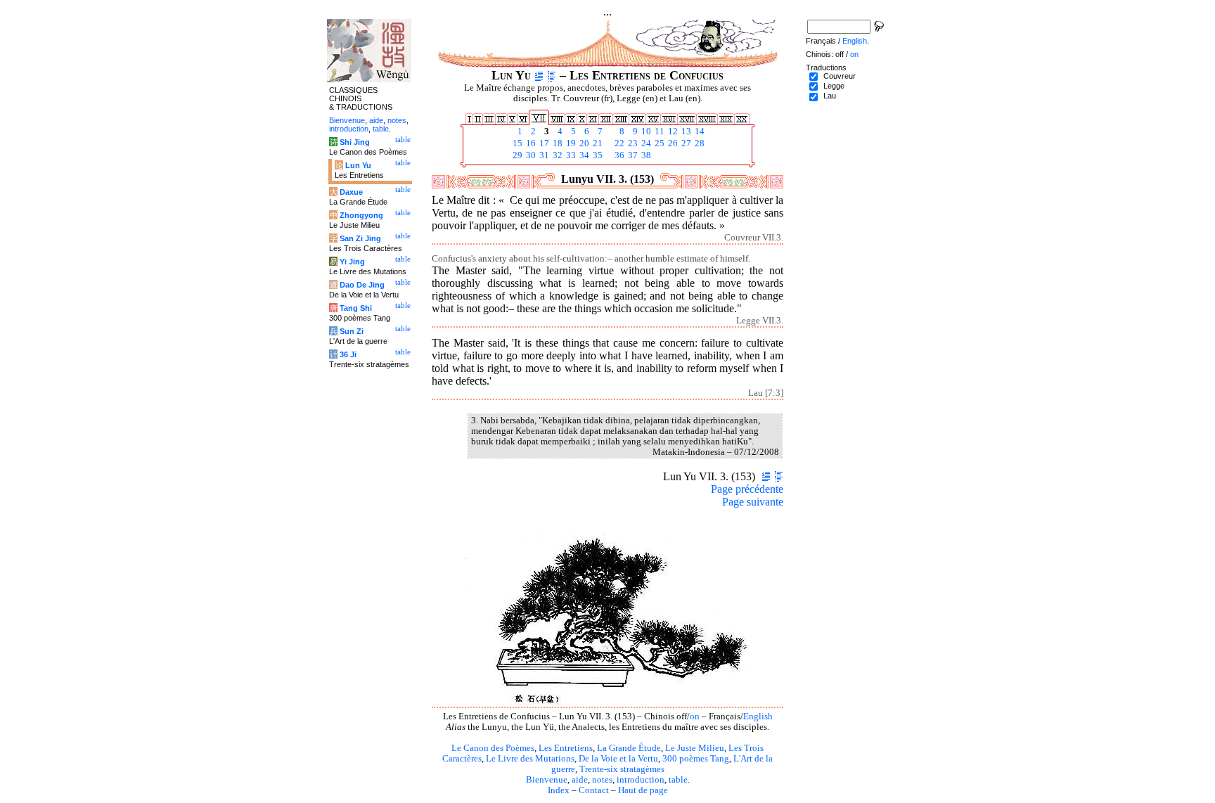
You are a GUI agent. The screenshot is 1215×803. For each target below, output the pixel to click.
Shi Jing (355, 142)
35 (597, 155)
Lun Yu (358, 165)
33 (570, 155)
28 (699, 143)
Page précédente (747, 489)
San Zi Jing (360, 238)
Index (559, 790)
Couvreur (839, 76)
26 (672, 143)
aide (580, 780)
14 (699, 131)
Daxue (351, 192)
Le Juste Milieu (694, 748)
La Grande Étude (629, 748)
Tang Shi (356, 308)
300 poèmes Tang (695, 759)
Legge (833, 86)
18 (556, 143)
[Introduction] (539, 75)
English (758, 716)
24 (645, 143)
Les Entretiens (566, 748)
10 (645, 131)
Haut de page (643, 790)
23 (632, 143)
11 (658, 131)
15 (516, 143)
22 (618, 143)
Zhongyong (361, 215)
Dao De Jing (362, 285)
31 (543, 155)
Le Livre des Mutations (530, 759)
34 (583, 155)
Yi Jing (352, 261)
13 (685, 131)
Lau (829, 95)
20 (583, 143)
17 (543, 143)
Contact (594, 790)
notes (602, 780)
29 (516, 155)
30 (530, 155)
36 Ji (348, 354)
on (695, 716)
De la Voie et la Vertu (618, 759)
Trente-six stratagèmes (621, 769)
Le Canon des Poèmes (492, 748)
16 (530, 143)
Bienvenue (546, 780)
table (678, 780)
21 (597, 143)
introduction (640, 780)
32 (556, 155)
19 (570, 143)
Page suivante (752, 502)
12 (672, 131)
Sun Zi (352, 331)
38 (645, 155)
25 (658, 143)
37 (632, 155)
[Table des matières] (551, 75)
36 (618, 155)
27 (685, 143)
